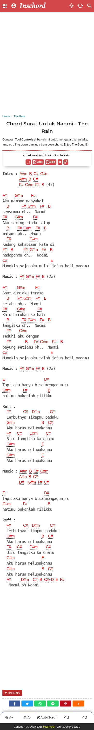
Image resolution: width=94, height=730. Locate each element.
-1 (83, 717)
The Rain (13, 693)
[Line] (53, 704)
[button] (78, 704)
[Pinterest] (65, 704)
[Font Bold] (60, 162)
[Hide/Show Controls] (65, 162)
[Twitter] (27, 704)
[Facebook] (14, 704)
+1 (65, 717)
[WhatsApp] (40, 704)
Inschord (48, 726)
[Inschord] (42, 6)
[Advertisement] (47, 63)
